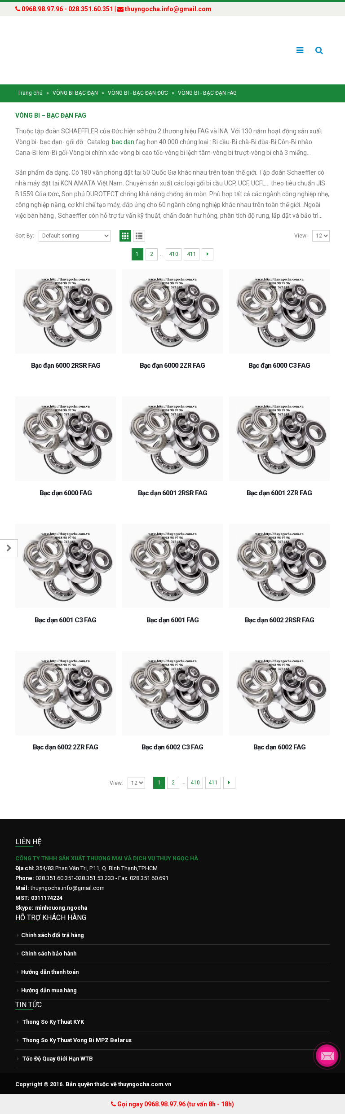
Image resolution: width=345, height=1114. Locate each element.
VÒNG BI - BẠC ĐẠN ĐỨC (138, 93)
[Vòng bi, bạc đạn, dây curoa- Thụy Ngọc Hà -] (49, 50)
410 (173, 254)
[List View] (139, 236)
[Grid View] (125, 236)
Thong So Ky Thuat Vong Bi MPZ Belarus (77, 1040)
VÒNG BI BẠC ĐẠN (75, 93)
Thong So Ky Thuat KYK (53, 1021)
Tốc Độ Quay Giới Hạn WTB (57, 1058)
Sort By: (24, 236)
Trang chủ (30, 93)
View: (301, 236)
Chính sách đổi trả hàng (52, 935)
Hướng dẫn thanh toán (50, 972)
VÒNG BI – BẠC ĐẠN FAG (50, 115)
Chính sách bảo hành (48, 953)
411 (191, 254)
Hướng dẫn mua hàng (49, 990)
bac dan (123, 141)
